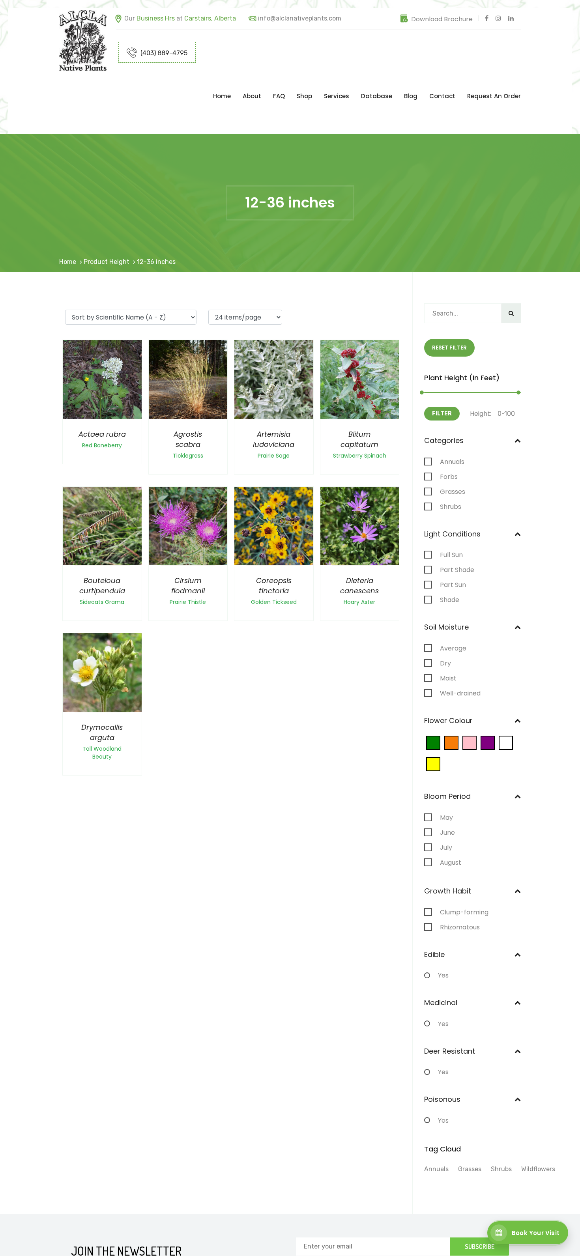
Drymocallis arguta (102, 701)
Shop (304, 80)
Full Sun (451, 523)
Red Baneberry (102, 414)
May (446, 786)
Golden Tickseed (274, 570)
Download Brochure (442, 19)
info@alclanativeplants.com (299, 18)
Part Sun (453, 553)
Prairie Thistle (188, 570)
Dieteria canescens (359, 554)
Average (453, 617)
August (450, 831)
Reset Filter (449, 316)
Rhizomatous (460, 896)
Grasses (452, 460)
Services (336, 80)
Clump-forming (464, 881)
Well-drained (460, 662)
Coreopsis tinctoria (274, 554)
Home (222, 80)
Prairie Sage (274, 424)
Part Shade (457, 538)
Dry (445, 632)
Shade (449, 568)
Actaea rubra (102, 402)
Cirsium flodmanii (188, 554)
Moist (448, 647)
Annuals (452, 430)
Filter (442, 382)
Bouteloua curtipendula (102, 554)
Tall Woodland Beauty (102, 721)
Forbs (449, 445)
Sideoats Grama (102, 570)
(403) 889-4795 (163, 53)
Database (376, 80)
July (446, 816)
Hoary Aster (359, 570)
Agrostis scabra (188, 408)
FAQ (279, 80)
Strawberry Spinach (359, 424)
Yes (443, 944)
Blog (410, 80)
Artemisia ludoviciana (273, 408)
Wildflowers (538, 1137)
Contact (442, 80)
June (447, 801)
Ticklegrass (188, 424)
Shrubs (450, 475)
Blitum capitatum (359, 408)
